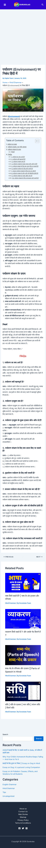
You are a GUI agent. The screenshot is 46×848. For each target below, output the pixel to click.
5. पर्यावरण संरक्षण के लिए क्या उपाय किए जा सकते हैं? (24, 166)
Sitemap (23, 817)
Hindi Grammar (10, 603)
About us (23, 809)
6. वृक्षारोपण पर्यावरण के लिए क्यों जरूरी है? (22, 169)
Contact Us (23, 811)
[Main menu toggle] (4, 4)
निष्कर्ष (12, 152)
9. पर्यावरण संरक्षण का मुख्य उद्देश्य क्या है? (22, 176)
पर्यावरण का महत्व (12, 144)
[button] (43, 4)
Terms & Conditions (23, 823)
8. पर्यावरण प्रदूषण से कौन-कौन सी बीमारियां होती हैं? (24, 173)
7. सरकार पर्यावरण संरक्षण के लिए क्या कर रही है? (23, 171)
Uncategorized (8, 796)
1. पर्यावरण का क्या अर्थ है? (18, 157)
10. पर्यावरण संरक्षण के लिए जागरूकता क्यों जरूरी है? (25, 178)
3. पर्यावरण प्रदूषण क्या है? (18, 161)
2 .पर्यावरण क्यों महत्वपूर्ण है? (18, 159)
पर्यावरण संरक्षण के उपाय (14, 149)
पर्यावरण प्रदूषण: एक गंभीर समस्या (17, 147)
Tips (4, 792)
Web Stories (23, 814)
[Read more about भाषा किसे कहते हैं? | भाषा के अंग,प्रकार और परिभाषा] (23, 583)
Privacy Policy (23, 820)
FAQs (10, 154)
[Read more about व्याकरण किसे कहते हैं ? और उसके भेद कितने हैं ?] (23, 619)
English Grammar (9, 784)
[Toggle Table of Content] (36, 141)
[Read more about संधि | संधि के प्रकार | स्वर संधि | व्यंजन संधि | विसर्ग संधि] (23, 691)
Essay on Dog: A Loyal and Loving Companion (21, 767)
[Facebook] (19, 828)
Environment (14, 116)
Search (5, 734)
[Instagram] (26, 828)
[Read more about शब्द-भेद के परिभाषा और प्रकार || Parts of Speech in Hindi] (23, 655)
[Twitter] (23, 828)
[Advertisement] (23, 34)
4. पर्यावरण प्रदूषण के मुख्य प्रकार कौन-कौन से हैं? (24, 164)
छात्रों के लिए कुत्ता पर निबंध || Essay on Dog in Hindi (21, 763)
